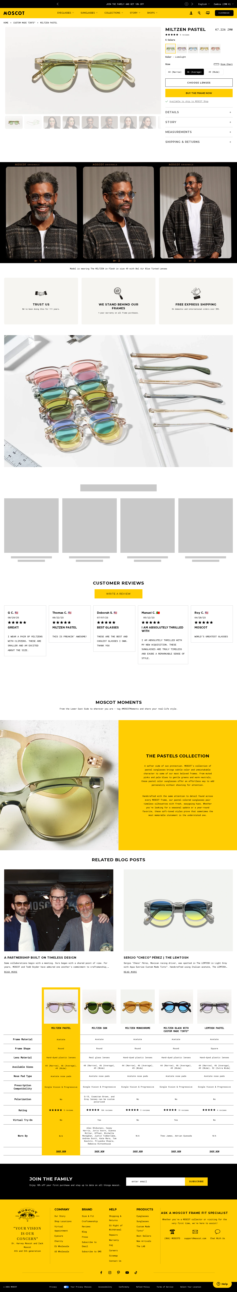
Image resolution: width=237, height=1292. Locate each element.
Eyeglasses (143, 1216)
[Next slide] (192, 4)
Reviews (86, 1226)
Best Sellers (144, 1235)
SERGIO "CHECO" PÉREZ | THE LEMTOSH (156, 957)
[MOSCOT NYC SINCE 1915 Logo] (13, 13)
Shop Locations (62, 1221)
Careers (113, 1250)
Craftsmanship (90, 1221)
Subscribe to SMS (91, 1251)
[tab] (13, 122)
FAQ (111, 1245)
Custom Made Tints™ (143, 1228)
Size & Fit (88, 1216)
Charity (58, 1241)
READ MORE (10, 971)
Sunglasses (143, 1221)
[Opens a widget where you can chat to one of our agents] (222, 1284)
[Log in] (191, 13)
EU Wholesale (61, 1246)
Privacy (53, 1287)
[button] (199, 13)
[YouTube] (127, 1272)
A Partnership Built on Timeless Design (40, 957)
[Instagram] (110, 1272)
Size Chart (227, 64)
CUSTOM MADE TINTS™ (24, 22)
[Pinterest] (118, 1272)
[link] (177, 34)
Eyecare (58, 1235)
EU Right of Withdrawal (115, 1227)
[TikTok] (136, 1272)
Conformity (124, 1287)
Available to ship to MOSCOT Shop (189, 101)
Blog (84, 1231)
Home (5, 22)
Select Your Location (190, 1287)
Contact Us (115, 1260)
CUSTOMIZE (224, 13)
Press (85, 1236)
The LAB (141, 1246)
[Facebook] (101, 1272)
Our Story (59, 1216)
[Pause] (186, 4)
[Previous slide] (57, 4)
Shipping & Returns (115, 1218)
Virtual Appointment (61, 1228)
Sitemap (113, 1255)
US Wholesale (61, 1251)
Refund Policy (143, 1287)
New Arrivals (144, 1241)
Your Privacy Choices (81, 1287)
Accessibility (105, 1287)
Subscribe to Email (89, 1244)
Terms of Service (165, 1287)
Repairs (113, 1234)
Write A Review (118, 593)
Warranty (114, 1240)
